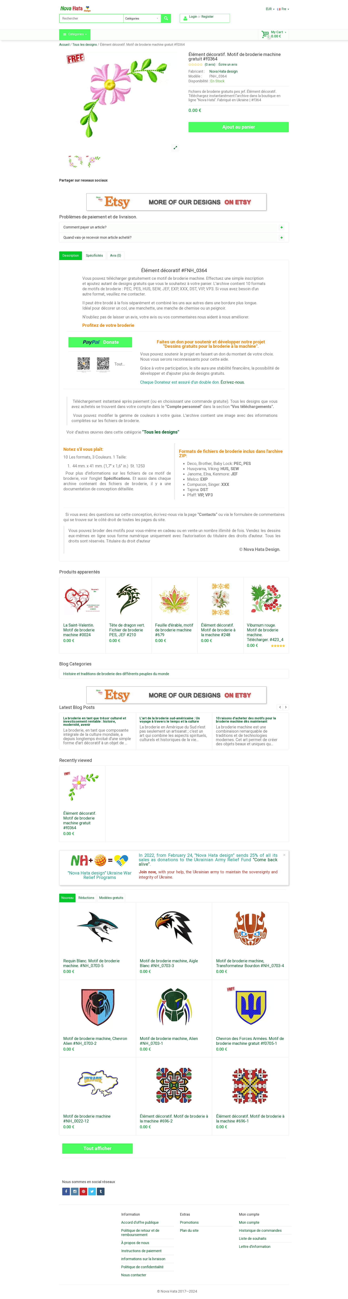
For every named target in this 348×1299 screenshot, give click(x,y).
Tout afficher (97, 1148)
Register (207, 17)
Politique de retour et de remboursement (140, 1232)
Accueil (64, 44)
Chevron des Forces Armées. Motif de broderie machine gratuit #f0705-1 (250, 1041)
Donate (110, 342)
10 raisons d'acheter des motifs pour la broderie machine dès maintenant (246, 719)
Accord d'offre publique (140, 1222)
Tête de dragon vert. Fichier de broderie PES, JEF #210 (127, 630)
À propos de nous (135, 1243)
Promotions (189, 1222)
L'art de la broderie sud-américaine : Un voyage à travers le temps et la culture (170, 719)
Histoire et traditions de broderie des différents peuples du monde (116, 674)
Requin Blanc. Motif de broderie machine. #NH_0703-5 (91, 963)
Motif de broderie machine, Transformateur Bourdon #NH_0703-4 (250, 963)
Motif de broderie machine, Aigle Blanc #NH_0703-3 (169, 963)
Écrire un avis (228, 64)
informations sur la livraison (143, 1259)
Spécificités (94, 255)
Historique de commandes (260, 1230)
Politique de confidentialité (142, 1267)
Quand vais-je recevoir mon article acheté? (97, 237)
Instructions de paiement (141, 1251)
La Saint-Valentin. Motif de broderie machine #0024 (79, 630)
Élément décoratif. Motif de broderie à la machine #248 (218, 630)
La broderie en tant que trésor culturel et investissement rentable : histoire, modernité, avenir (94, 721)
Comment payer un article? (85, 227)
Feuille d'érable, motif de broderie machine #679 (174, 630)
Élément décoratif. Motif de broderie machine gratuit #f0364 (142, 44)
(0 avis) (210, 64)
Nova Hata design (223, 71)
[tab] (174, 227)
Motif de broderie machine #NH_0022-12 (87, 1118)
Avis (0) (115, 255)
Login (193, 17)
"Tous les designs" (160, 432)
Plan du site (189, 1230)
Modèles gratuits (111, 898)
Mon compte (249, 1222)
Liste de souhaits (252, 1238)
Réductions (86, 898)
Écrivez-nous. (233, 382)
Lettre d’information (254, 1246)
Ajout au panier (238, 127)
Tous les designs (84, 44)
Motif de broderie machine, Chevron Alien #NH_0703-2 (95, 1041)
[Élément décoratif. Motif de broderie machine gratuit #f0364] (175, 148)
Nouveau (67, 898)
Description (70, 255)
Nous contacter (133, 1275)
